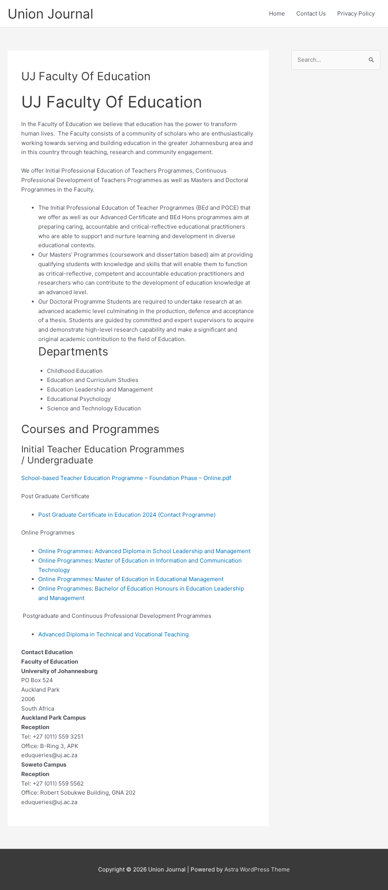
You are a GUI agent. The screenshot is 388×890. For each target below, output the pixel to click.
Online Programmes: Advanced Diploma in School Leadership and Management (144, 551)
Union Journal (50, 14)
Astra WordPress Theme (257, 869)
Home (277, 13)
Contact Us (311, 13)
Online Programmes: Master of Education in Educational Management (131, 579)
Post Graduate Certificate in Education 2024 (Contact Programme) (127, 514)
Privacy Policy (356, 13)
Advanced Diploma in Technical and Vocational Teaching (113, 634)
